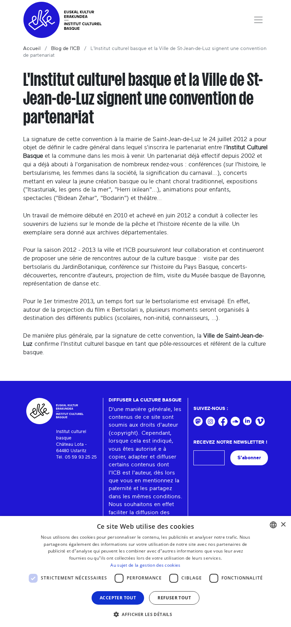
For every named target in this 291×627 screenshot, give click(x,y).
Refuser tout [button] (174, 598)
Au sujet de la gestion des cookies (145, 565)
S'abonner (249, 457)
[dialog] (145, 571)
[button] (145, 614)
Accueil (31, 48)
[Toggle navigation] (258, 20)
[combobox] (273, 524)
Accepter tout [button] (118, 598)
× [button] (283, 524)
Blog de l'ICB (65, 48)
